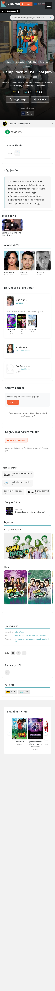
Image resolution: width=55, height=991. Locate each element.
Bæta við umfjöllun (16, 440)
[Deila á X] (18, 653)
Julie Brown (21, 347)
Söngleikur (44, 62)
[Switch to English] (39, 4)
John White (21, 299)
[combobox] (32, 18)
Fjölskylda (32, 62)
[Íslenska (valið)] (35, 4)
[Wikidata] (7, 672)
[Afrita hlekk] (24, 653)
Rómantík (20, 62)
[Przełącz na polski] (43, 4)
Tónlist (27, 66)
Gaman (9, 62)
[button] (46, 733)
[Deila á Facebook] (13, 653)
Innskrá (13, 402)
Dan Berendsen (23, 366)
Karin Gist (43, 635)
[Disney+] (17, 153)
